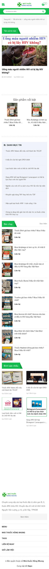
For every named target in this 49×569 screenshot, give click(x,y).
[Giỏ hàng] (43, 4)
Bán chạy (8, 223)
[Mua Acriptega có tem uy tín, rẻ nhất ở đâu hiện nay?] (36, 110)
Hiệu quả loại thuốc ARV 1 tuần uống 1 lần (21, 203)
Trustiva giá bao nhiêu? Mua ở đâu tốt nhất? (29, 298)
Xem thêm (43, 223)
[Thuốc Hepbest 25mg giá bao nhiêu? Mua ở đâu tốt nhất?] (7, 353)
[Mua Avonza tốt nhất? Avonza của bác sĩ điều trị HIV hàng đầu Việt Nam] (7, 319)
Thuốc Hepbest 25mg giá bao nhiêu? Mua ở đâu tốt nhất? (29, 348)
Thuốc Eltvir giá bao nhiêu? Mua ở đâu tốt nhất (12, 121)
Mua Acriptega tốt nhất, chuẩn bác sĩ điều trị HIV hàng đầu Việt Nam (29, 265)
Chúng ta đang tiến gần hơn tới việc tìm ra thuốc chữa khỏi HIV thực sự (25, 213)
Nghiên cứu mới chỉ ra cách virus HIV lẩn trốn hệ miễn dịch (25, 187)
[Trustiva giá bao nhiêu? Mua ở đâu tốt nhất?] (7, 303)
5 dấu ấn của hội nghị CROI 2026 (18, 159)
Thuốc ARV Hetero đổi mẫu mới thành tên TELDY (24, 151)
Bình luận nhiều (11, 365)
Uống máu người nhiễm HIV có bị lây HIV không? (22, 71)
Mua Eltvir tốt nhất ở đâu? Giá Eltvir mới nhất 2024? (28, 332)
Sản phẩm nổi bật (24, 99)
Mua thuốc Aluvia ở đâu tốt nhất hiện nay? (29, 282)
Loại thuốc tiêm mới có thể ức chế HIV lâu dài (22, 168)
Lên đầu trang (25, 565)
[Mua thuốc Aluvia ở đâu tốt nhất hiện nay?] (7, 286)
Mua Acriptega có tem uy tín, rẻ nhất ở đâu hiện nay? (37, 121)
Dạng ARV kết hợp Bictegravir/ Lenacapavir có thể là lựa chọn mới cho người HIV (25, 178)
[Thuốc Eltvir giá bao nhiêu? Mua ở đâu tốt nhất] (12, 110)
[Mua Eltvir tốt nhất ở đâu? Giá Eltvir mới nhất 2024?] (7, 336)
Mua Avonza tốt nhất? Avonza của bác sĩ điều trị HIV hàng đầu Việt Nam (29, 315)
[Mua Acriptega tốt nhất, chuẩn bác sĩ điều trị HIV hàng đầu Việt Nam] (7, 269)
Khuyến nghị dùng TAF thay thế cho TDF (20, 194)
